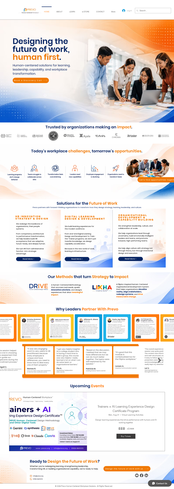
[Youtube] (137, 475)
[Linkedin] (146, 475)
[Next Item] (159, 360)
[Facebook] (141, 475)
